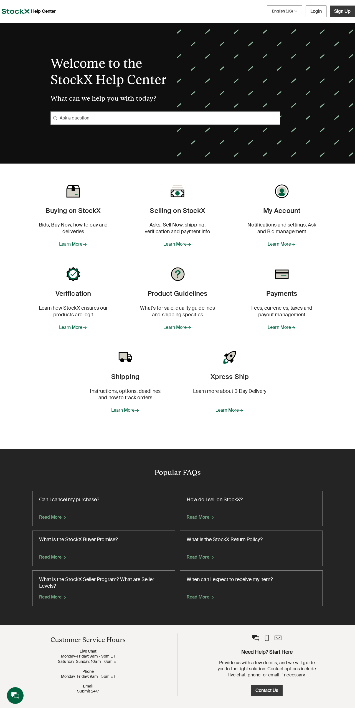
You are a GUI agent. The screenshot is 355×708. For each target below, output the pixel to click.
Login (316, 11)
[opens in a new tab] (15, 11)
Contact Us (266, 690)
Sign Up (342, 11)
